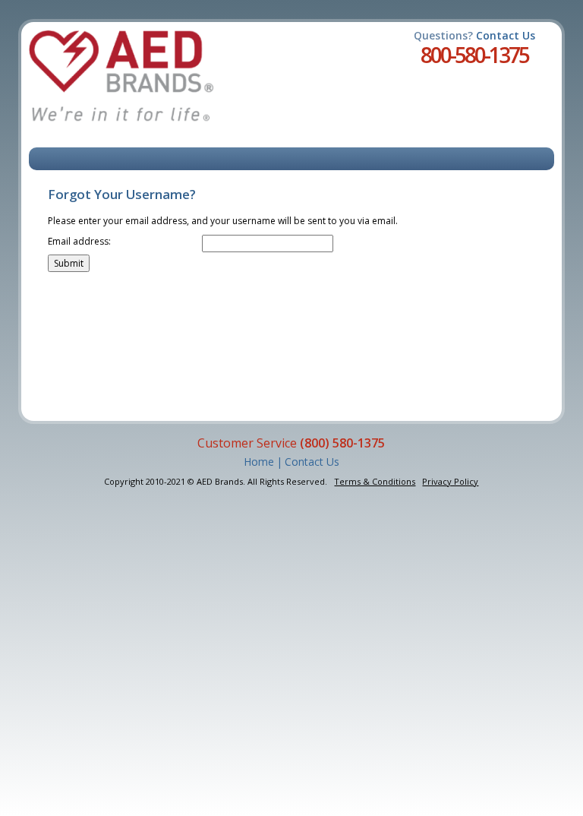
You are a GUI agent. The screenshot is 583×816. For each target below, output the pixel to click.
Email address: (79, 241)
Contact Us (505, 35)
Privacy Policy (450, 481)
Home (259, 461)
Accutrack (121, 76)
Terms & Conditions (374, 481)
